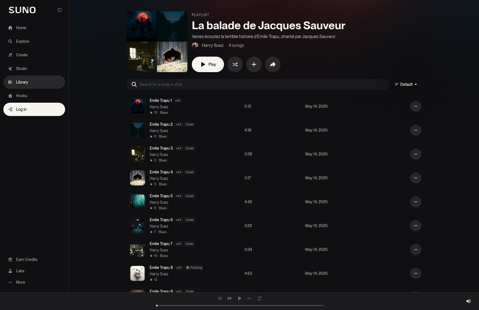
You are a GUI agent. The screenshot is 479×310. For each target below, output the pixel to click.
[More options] (415, 106)
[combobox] (406, 84)
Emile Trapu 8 (161, 267)
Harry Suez (159, 107)
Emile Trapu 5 (161, 196)
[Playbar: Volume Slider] (468, 301)
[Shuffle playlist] (235, 64)
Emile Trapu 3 (161, 148)
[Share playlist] (273, 64)
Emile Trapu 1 (161, 100)
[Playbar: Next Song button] (249, 298)
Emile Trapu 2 (161, 124)
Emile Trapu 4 (161, 172)
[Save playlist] (254, 64)
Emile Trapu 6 (161, 220)
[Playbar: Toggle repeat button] (259, 298)
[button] (137, 106)
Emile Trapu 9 (161, 291)
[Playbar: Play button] (239, 298)
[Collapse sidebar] (59, 10)
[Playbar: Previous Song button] (229, 298)
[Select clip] (126, 106)
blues (164, 113)
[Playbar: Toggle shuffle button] (219, 298)
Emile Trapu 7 (161, 243)
